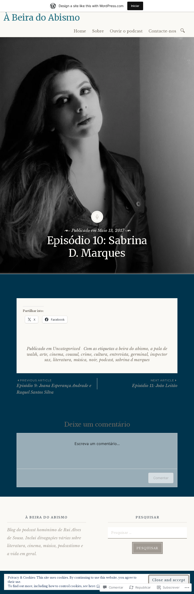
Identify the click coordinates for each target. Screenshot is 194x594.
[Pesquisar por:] (183, 30)
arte (43, 354)
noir (93, 359)
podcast (106, 359)
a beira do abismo (131, 348)
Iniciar (135, 6)
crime (86, 354)
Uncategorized (66, 348)
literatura (62, 359)
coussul (72, 354)
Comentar (160, 478)
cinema (56, 354)
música (80, 359)
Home (80, 31)
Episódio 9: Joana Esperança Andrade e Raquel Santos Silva (54, 386)
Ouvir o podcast (126, 31)
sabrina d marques (132, 359)
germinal (139, 354)
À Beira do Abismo (42, 17)
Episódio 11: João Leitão (154, 383)
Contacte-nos (162, 31)
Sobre (98, 31)
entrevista (119, 354)
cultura (100, 354)
